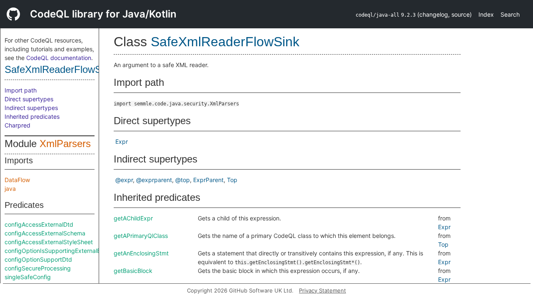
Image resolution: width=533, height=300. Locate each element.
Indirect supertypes (31, 107)
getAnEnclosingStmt (141, 253)
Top (232, 179)
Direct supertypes (29, 98)
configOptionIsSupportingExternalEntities (61, 250)
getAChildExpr (133, 218)
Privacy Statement (322, 290)
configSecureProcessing (38, 268)
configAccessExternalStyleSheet (49, 241)
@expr (124, 179)
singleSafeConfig (28, 276)
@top (182, 179)
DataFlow (17, 179)
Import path (21, 90)
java (10, 188)
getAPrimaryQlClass (141, 235)
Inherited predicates (32, 116)
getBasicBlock (133, 270)
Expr (121, 141)
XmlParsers (65, 143)
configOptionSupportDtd (38, 259)
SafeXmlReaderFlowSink (59, 69)
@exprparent (154, 179)
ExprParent (208, 179)
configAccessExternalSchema (45, 233)
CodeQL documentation (58, 57)
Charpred (17, 125)
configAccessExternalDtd (39, 224)
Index (486, 14)
